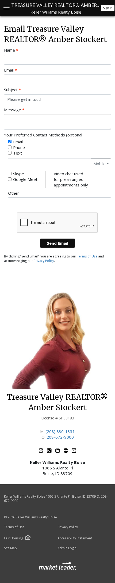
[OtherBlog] (66, 451)
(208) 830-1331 (60, 431)
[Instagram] (50, 451)
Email (10, 70)
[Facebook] (41, 451)
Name (11, 50)
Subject (12, 90)
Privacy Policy (44, 261)
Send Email (57, 243)
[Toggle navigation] (6, 8)
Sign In (108, 8)
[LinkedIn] (58, 451)
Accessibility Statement (74, 538)
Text (17, 153)
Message (14, 110)
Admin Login (66, 548)
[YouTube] (74, 451)
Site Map (10, 548)
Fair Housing (13, 538)
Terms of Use (87, 256)
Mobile (99, 163)
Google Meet (25, 179)
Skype (18, 173)
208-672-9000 (60, 437)
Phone (19, 147)
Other (13, 193)
